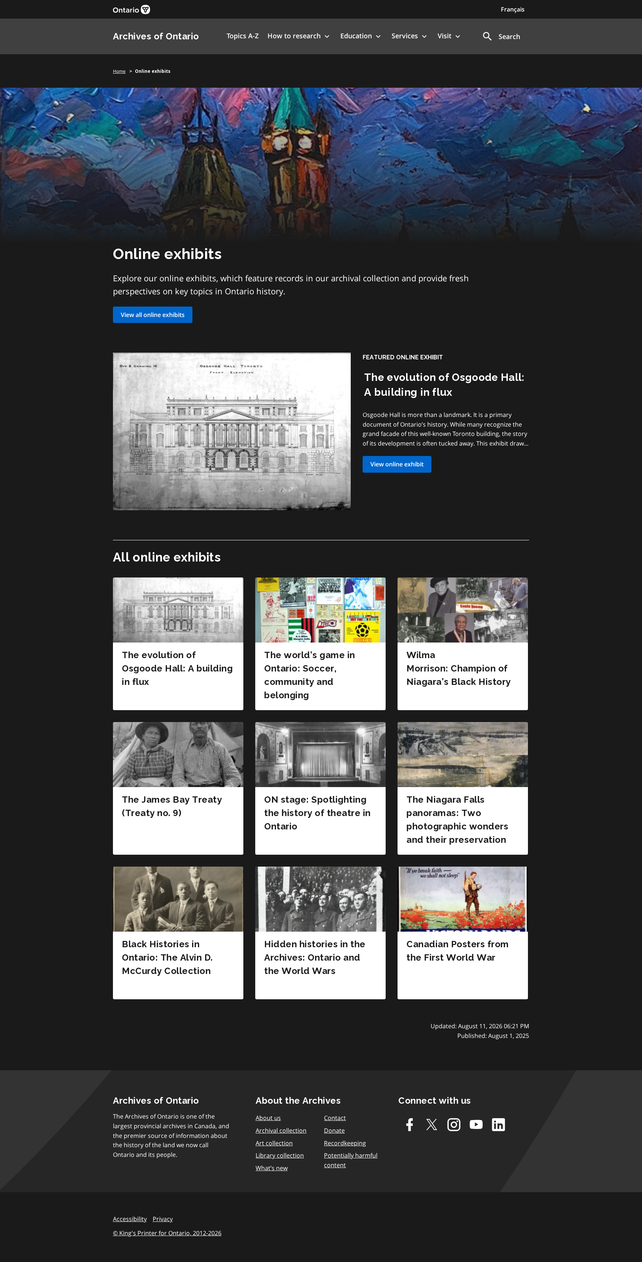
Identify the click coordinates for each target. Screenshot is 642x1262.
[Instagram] (454, 1124)
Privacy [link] (163, 1219)
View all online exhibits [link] (153, 315)
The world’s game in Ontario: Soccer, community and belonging (309, 675)
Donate (334, 1130)
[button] (501, 36)
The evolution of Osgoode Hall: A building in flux (177, 668)
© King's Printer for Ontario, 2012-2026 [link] (167, 1233)
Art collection (274, 1143)
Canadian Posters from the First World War (457, 951)
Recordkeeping (345, 1143)
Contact (335, 1118)
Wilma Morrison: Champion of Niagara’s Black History (458, 668)
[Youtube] (476, 1124)
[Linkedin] (498, 1124)
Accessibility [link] (130, 1219)
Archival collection (281, 1130)
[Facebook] (409, 1124)
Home (119, 71)
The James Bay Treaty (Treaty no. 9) (172, 806)
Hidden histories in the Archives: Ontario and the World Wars (315, 957)
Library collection (280, 1155)
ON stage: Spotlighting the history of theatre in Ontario (317, 813)
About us (268, 1118)
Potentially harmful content (350, 1160)
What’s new (272, 1168)
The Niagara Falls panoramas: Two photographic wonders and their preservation (457, 819)
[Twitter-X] (432, 1124)
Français (513, 9)
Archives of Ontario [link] (156, 36)
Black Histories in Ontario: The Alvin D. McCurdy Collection (167, 957)
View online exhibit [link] (397, 464)
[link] (131, 9)
